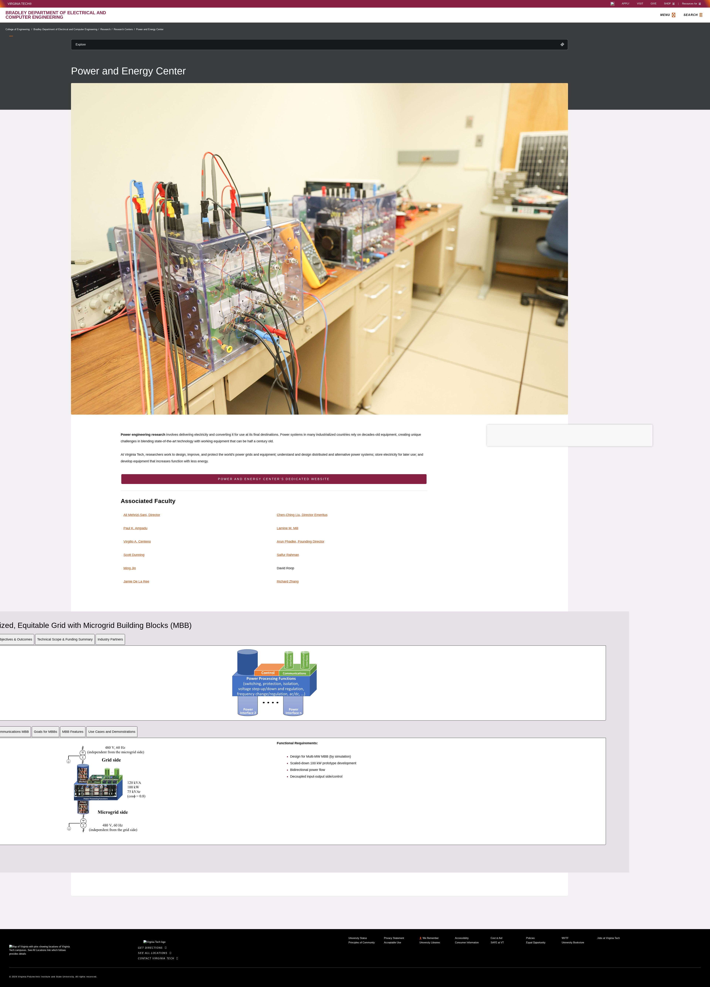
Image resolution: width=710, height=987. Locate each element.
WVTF (565, 938)
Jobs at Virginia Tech (608, 938)
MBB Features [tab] (72, 732)
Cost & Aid (496, 938)
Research (106, 29)
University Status (358, 938)
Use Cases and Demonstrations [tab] (111, 732)
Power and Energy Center (149, 29)
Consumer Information (467, 942)
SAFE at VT (497, 942)
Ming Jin (130, 568)
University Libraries (430, 942)
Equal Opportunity (535, 942)
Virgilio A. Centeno (137, 541)
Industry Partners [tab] (110, 639)
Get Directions (151, 947)
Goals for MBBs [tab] (45, 732)
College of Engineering (19, 29)
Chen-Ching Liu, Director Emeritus (302, 515)
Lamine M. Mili (287, 528)
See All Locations (153, 953)
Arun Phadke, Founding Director (300, 541)
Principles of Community (362, 942)
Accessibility (462, 938)
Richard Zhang (288, 581)
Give (654, 4)
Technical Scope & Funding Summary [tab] (65, 639)
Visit (640, 4)
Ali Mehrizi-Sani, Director (142, 515)
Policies (530, 938)
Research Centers (124, 29)
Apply (626, 4)
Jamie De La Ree (136, 581)
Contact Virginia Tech (157, 958)
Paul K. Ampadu (135, 528)
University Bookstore (573, 942)
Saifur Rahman (288, 555)
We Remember (431, 938)
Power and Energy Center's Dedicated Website (274, 479)
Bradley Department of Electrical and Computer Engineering (66, 29)
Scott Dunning (134, 555)
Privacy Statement (394, 938)
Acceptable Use (392, 942)
